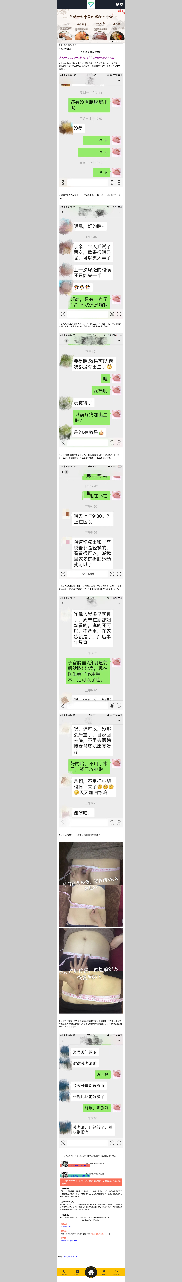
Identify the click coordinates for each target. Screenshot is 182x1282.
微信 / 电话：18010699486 (80, 1176)
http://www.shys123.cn (69, 1241)
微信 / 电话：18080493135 (80, 1165)
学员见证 (67, 45)
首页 (60, 45)
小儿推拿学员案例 (71, 1257)
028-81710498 (66, 1227)
